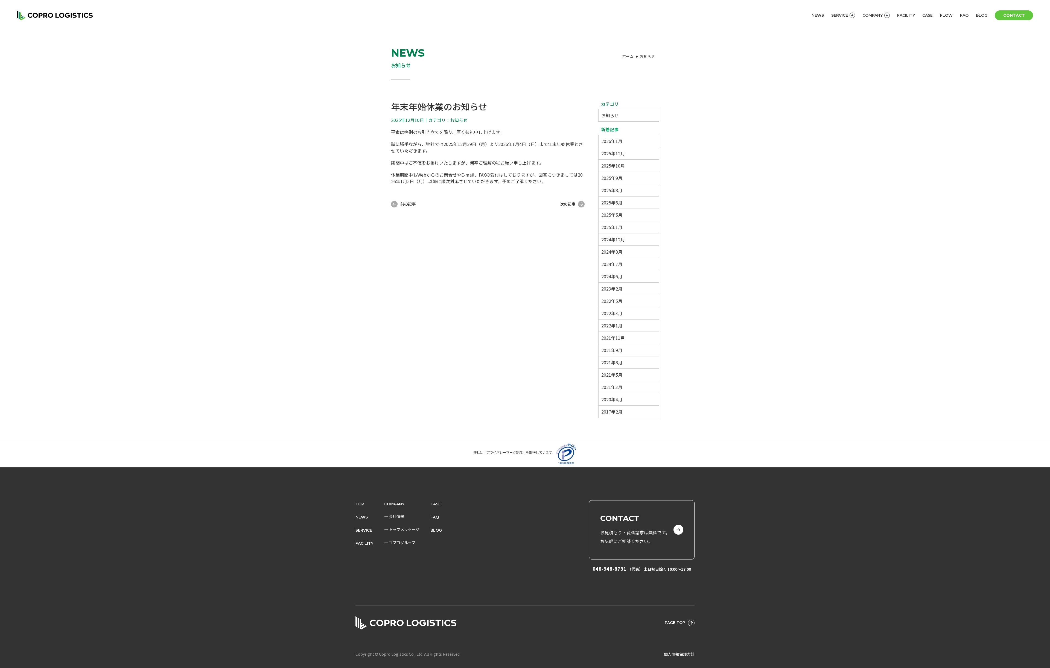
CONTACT (1014, 15)
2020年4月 (611, 399)
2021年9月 (611, 350)
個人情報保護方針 (679, 654)
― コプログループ (399, 542)
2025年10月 (613, 165)
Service (363, 530)
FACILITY (906, 15)
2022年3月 (611, 313)
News (361, 517)
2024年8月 (611, 251)
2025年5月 (611, 215)
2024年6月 (611, 276)
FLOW (946, 15)
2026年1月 (611, 141)
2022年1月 (611, 325)
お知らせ (610, 115)
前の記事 (408, 204)
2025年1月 (611, 227)
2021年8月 (611, 362)
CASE (927, 15)
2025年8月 (611, 190)
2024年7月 (611, 264)
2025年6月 (611, 202)
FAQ (964, 15)
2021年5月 (611, 374)
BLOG (981, 15)
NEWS (818, 15)
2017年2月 (611, 411)
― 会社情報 (394, 516)
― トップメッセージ (401, 529)
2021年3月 (611, 387)
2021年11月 (613, 338)
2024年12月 (613, 239)
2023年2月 (611, 288)
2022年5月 (611, 301)
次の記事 (567, 204)
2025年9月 (611, 178)
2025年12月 (613, 153)
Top (359, 504)
